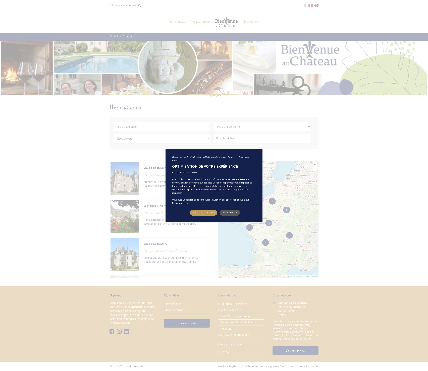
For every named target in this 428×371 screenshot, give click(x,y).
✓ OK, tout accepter (203, 213)
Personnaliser (229, 213)
